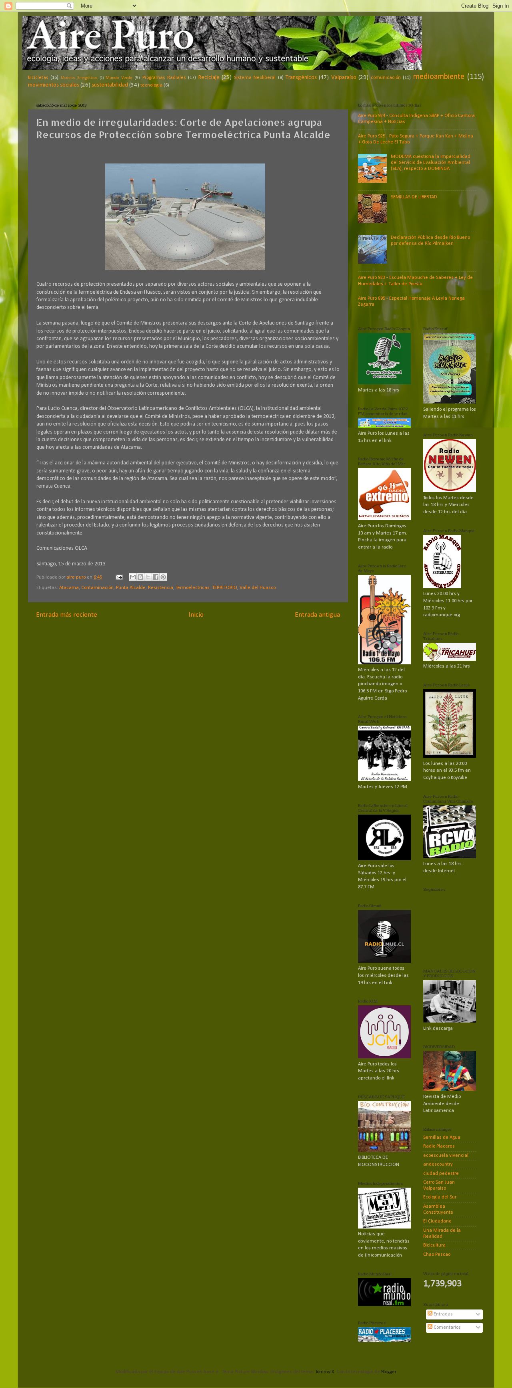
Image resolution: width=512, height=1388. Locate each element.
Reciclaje (209, 78)
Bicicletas (38, 77)
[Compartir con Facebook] (156, 577)
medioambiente (438, 77)
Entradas (442, 1314)
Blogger (388, 1372)
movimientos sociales (53, 85)
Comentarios (446, 1327)
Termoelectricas (193, 587)
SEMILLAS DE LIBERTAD (414, 197)
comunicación (386, 77)
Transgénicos (301, 78)
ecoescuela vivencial (445, 1155)
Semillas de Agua (441, 1137)
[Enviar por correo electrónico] (133, 577)
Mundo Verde (119, 77)
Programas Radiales (164, 77)
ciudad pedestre (441, 1173)
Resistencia (160, 587)
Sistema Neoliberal (255, 77)
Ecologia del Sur (439, 1197)
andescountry (438, 1164)
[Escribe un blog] (140, 577)
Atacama (69, 587)
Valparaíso (343, 78)
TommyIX (324, 1372)
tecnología (151, 85)
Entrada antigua (317, 614)
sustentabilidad (110, 85)
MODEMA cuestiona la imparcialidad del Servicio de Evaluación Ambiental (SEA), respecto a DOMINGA (430, 162)
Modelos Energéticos (79, 78)
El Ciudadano (437, 1221)
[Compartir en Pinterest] (163, 577)
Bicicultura (434, 1245)
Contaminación (97, 587)
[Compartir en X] (148, 577)
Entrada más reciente (66, 614)
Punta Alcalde (131, 587)
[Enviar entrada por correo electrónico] (118, 577)
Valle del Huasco (258, 587)
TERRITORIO (224, 587)
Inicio (196, 614)
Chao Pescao (436, 1254)
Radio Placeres (439, 1146)
